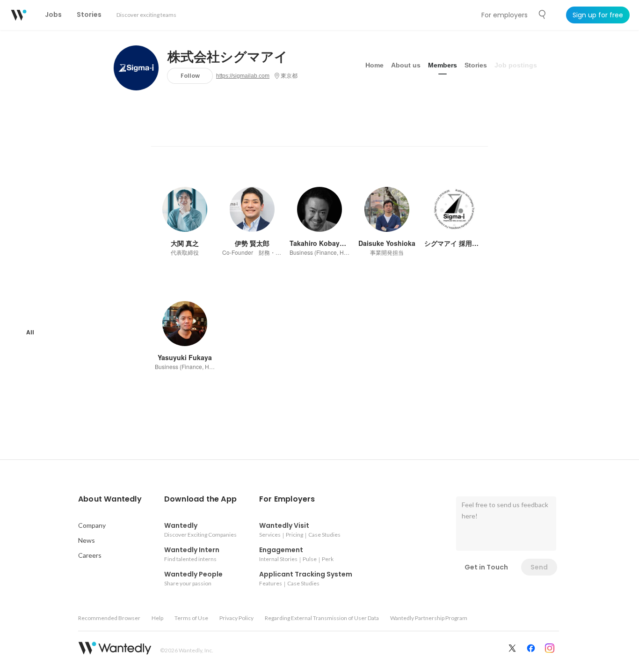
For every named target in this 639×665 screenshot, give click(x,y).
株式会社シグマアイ (227, 57)
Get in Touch (486, 567)
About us (406, 65)
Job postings (515, 65)
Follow (190, 76)
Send (539, 567)
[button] (110, 499)
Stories (476, 65)
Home (374, 65)
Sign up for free (598, 15)
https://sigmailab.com (242, 76)
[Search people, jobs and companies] (542, 14)
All (30, 332)
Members (442, 65)
